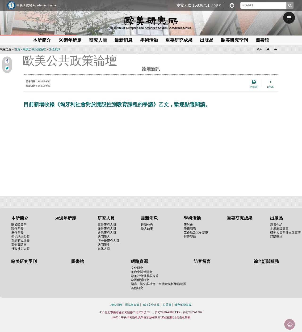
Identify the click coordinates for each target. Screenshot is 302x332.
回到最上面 (289, 324)
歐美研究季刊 (234, 40)
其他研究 (137, 288)
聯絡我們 (116, 304)
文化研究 (137, 268)
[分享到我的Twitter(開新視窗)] (7, 68)
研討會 (188, 224)
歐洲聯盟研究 (140, 280)
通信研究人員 (107, 232)
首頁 (17, 49)
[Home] (232, 5)
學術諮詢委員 (20, 236)
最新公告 (147, 224)
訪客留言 (202, 261)
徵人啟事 (147, 228)
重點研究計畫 (20, 240)
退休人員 (104, 248)
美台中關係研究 (141, 272)
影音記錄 (190, 236)
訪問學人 (104, 236)
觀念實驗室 (19, 244)
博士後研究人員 (108, 240)
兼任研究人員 (107, 228)
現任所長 (17, 228)
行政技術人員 (20, 248)
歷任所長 (17, 232)
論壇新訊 (54, 49)
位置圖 (167, 304)
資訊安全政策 (151, 304)
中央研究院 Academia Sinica (36, 5)
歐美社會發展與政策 (145, 276)
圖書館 (262, 40)
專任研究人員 (107, 224)
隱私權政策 (132, 304)
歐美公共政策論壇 (34, 49)
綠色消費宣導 (183, 304)
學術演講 (190, 228)
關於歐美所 (19, 224)
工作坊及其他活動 (196, 232)
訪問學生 (104, 244)
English (217, 5)
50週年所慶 (70, 40)
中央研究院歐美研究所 (151, 22)
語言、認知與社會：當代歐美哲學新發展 (158, 284)
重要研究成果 (179, 40)
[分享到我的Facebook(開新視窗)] (7, 61)
